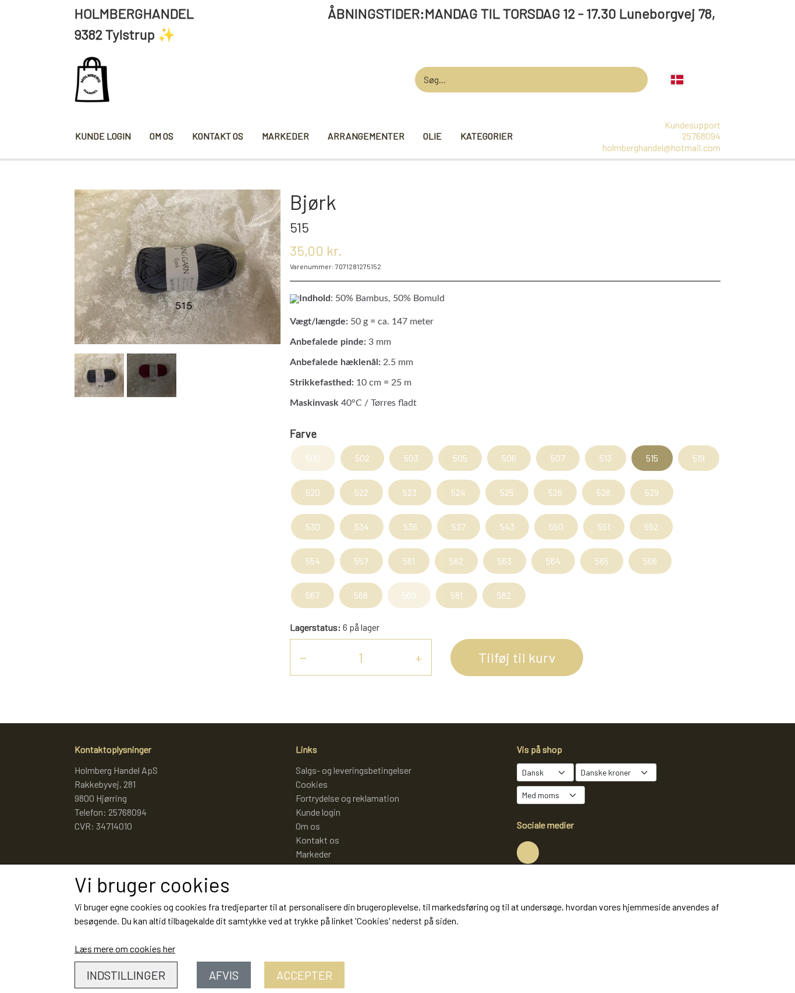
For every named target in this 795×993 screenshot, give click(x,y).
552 (651, 526)
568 (361, 595)
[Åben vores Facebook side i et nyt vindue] (528, 852)
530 (313, 526)
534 (361, 526)
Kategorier (486, 135)
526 (555, 492)
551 (604, 526)
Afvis (224, 975)
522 (361, 492)
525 (507, 492)
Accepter (304, 975)
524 (458, 492)
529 (652, 492)
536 (410, 526)
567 (313, 595)
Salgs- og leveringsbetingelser (353, 770)
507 (558, 457)
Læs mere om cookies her (124, 948)
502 (362, 457)
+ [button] (418, 657)
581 (456, 595)
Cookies (312, 784)
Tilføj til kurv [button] (516, 657)
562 (456, 560)
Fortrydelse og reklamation (347, 797)
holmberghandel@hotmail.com (661, 147)
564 (553, 560)
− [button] (303, 657)
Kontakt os (217, 135)
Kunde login (103, 135)
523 (410, 492)
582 (504, 595)
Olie (432, 135)
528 (604, 492)
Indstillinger (126, 975)
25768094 (701, 135)
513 (605, 457)
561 (409, 560)
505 (460, 457)
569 (409, 595)
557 (361, 560)
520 (313, 492)
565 (602, 560)
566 (650, 560)
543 (507, 526)
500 (313, 457)
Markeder (285, 135)
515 (652, 457)
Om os (161, 135)
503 (411, 457)
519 (699, 457)
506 (509, 457)
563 (505, 560)
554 (313, 560)
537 (459, 526)
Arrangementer (366, 135)
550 (556, 526)
